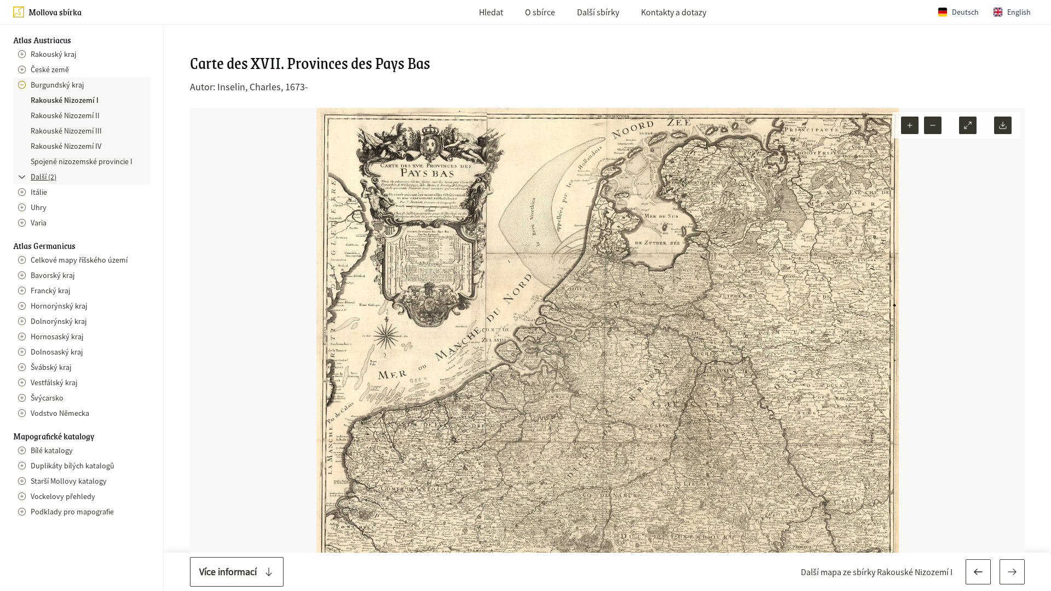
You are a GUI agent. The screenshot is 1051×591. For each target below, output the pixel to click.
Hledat (491, 12)
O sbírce (540, 12)
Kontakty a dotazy (673, 12)
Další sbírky (598, 12)
